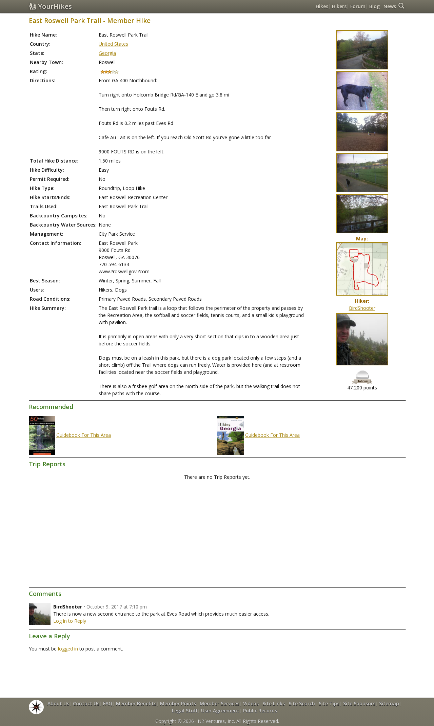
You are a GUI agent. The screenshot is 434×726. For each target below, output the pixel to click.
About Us (58, 703)
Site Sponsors (359, 703)
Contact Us (86, 703)
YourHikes (55, 6)
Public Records (260, 710)
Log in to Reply (69, 621)
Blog (374, 6)
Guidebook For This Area (83, 435)
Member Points (178, 703)
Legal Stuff (184, 710)
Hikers (339, 6)
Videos (251, 703)
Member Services (219, 703)
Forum (358, 6)
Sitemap (389, 703)
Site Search (302, 703)
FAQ (107, 703)
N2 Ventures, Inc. (216, 721)
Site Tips (329, 703)
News (389, 6)
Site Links (273, 703)
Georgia (107, 53)
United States (113, 44)
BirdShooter (362, 308)
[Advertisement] (217, 534)
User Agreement (220, 710)
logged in (68, 648)
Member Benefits (136, 703)
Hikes (322, 6)
